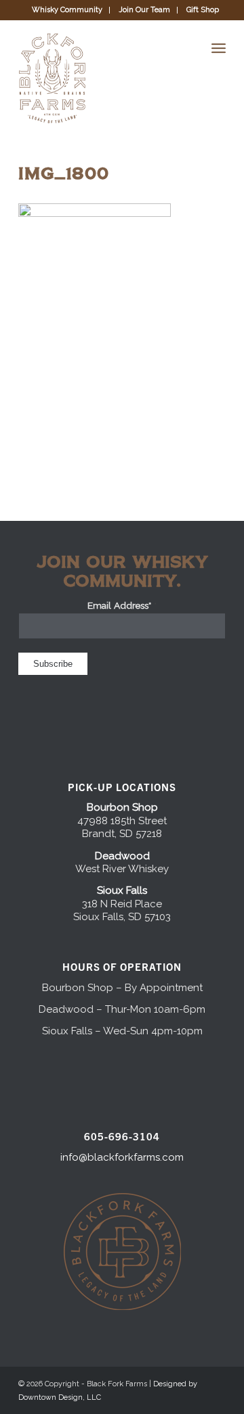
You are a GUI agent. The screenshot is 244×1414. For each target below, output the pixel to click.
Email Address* (122, 605)
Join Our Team (144, 9)
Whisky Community (67, 9)
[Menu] (218, 48)
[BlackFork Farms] (101, 78)
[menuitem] (67, 10)
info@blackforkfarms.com (122, 1157)
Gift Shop (202, 9)
